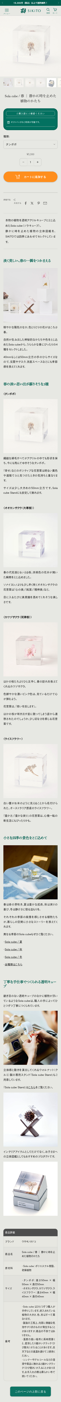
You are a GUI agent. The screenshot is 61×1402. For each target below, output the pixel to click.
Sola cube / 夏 (13, 941)
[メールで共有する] (45, 203)
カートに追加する (35, 176)
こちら (31, 1087)
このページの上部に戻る (30, 1391)
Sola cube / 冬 (13, 957)
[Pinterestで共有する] (38, 203)
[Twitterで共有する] (32, 203)
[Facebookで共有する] (25, 203)
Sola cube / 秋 (13, 949)
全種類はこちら (13, 964)
